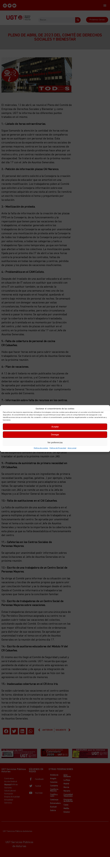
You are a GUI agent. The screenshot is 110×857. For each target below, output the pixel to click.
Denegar (55, 434)
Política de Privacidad (58, 448)
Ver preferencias (55, 442)
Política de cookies (41, 448)
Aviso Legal (72, 448)
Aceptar (55, 426)
